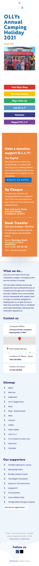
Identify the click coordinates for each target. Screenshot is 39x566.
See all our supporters (14, 507)
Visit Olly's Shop (19, 87)
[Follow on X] (21, 551)
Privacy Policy (14, 539)
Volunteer (19, 114)
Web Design (13, 561)
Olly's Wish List (19, 100)
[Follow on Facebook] (17, 551)
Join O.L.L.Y (19, 107)
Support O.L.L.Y (19, 122)
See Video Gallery (19, 93)
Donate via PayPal (18, 180)
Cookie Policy (24, 539)
